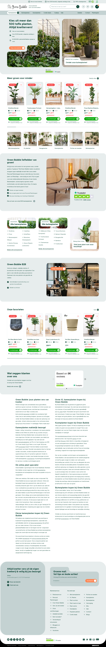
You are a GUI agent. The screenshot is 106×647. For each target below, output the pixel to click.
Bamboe (58, 240)
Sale (62, 13)
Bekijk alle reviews (12, 386)
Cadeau (56, 13)
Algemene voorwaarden (11, 645)
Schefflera (27, 234)
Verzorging (89, 603)
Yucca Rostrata (60, 231)
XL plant (60, 411)
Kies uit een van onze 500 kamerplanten (19, 201)
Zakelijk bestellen (58, 614)
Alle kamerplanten (75, 594)
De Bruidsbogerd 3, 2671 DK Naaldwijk (18, 577)
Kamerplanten (12, 13)
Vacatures (56, 630)
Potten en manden (91, 594)
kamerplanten (41, 470)
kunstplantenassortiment (65, 436)
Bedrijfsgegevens (40, 645)
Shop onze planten (16, 48)
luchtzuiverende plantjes (39, 538)
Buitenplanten (25, 13)
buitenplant (22, 447)
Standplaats (73, 609)
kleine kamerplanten (36, 523)
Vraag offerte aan (57, 268)
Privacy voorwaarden (22, 645)
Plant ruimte (73, 606)
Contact (87, 13)
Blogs (88, 614)
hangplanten (26, 538)
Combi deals (47, 13)
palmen (74, 438)
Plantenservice (57, 594)
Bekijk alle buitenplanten (46, 249)
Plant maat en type (75, 603)
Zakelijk (80, 13)
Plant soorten (74, 600)
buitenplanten (65, 519)
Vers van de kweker (58, 605)
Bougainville (59, 237)
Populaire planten (75, 612)
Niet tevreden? (57, 617)
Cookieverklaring (31, 645)
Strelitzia (11, 231)
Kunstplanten (36, 13)
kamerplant (26, 414)
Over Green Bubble (58, 603)
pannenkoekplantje (23, 442)
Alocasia (63, 441)
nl (83, 6)
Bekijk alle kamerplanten (14, 250)
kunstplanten (30, 458)
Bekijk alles (92, 78)
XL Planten (73, 597)
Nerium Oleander (60, 234)
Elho (87, 606)
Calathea (27, 231)
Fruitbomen (59, 244)
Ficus (10, 234)
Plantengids (95, 13)
